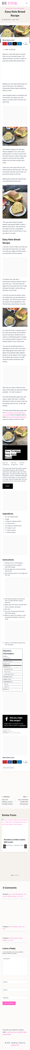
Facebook (23, 725)
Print (7, 486)
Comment (7, 958)
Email (5, 990)
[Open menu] (26, 3)
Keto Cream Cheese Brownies (16, 417)
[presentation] (15, 827)
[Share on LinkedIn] (19, 43)
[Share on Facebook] (9, 43)
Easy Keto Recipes (8, 767)
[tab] (11, 875)
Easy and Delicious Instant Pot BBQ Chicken (7, 800)
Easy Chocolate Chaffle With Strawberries (23, 800)
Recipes (8, 8)
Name (5, 982)
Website (5, 998)
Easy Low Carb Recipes (17, 8)
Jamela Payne (7, 19)
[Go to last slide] (4, 846)
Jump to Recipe (9, 49)
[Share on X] (14, 43)
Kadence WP (15, 1045)
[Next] (25, 846)
